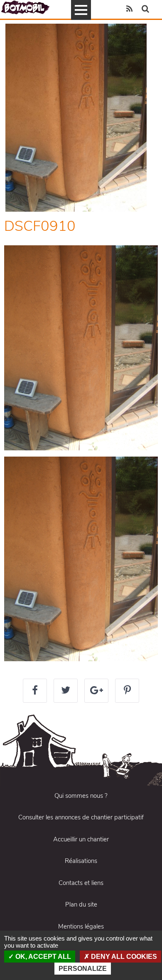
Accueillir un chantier (81, 839)
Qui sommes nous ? (81, 796)
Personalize (83, 968)
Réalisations (81, 861)
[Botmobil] (25, 7)
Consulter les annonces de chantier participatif (81, 817)
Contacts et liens (81, 883)
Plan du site (81, 904)
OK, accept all (42, 956)
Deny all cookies (123, 956)
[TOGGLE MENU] (81, 10)
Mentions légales (81, 926)
